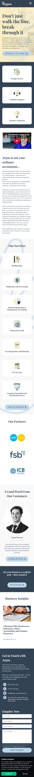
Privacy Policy (6, 746)
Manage (25, 774)
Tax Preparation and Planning (17, 351)
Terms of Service (17, 746)
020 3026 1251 (13, 685)
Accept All (9, 774)
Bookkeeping (17, 265)
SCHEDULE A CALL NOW (14, 53)
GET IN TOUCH (16, 585)
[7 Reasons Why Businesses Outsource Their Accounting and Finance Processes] (17, 613)
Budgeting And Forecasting (17, 286)
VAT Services (17, 372)
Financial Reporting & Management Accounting (17, 308)
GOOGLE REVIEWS (16, 559)
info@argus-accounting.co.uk (17, 693)
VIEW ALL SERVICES (16, 407)
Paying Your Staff (17, 330)
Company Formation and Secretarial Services (17, 394)
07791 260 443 (13, 689)
